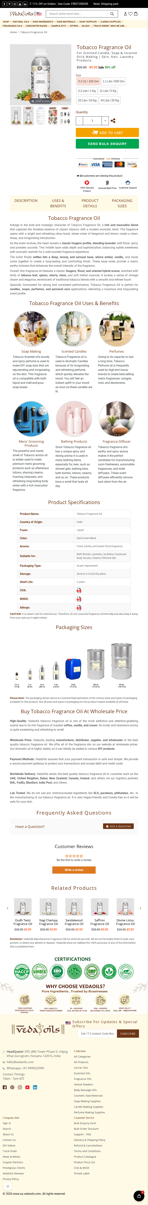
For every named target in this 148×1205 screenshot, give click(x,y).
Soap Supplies (89, 21)
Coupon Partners (13, 1162)
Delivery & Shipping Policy (89, 1140)
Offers (75, 25)
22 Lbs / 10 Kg (87, 100)
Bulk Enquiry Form (85, 1123)
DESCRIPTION (26, 200)
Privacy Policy (11, 1179)
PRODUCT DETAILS (90, 203)
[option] (16, 115)
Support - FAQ (82, 1134)
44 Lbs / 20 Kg (110, 100)
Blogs (87, 25)
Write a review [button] (74, 870)
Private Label (82, 1173)
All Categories (82, 1056)
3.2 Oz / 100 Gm (88, 81)
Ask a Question (120, 826)
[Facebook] (4, 4)
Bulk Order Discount (86, 1128)
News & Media (11, 1156)
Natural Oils (22, 21)
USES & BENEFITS (58, 203)
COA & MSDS (82, 1168)
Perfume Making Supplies (89, 1112)
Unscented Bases (38, 25)
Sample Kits (60, 25)
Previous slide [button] (7, 908)
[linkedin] (25, 4)
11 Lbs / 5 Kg (108, 90)
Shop (7, 21)
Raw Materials (68, 21)
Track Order (101, 25)
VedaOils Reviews (13, 1173)
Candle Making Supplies (88, 1106)
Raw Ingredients (44, 21)
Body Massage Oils (85, 1090)
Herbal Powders (83, 1084)
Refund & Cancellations (88, 1145)
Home (13, 32)
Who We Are (118, 25)
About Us (8, 1134)
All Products (81, 1062)
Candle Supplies (112, 21)
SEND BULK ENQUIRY (107, 143)
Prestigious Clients (14, 1168)
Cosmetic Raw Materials (88, 1095)
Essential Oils (82, 1073)
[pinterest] (9, 4)
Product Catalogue (85, 1156)
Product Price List (84, 1162)
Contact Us (9, 1140)
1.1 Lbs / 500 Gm (113, 81)
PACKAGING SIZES (122, 203)
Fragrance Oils (14, 25)
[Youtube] (20, 4)
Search (7, 1128)
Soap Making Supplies (87, 1101)
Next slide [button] (140, 908)
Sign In (7, 1123)
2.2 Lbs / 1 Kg (87, 90)
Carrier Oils (81, 1067)
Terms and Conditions (87, 1151)
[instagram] (15, 4)
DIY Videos (9, 1145)
